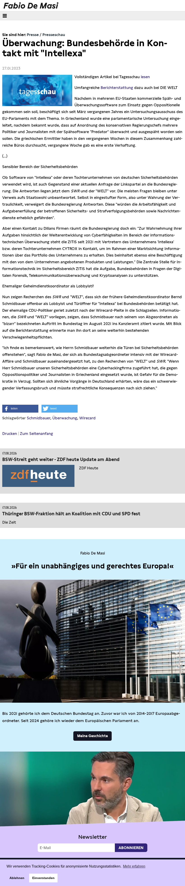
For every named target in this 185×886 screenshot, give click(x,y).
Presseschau (53, 34)
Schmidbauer (38, 418)
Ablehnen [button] (16, 878)
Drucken (9, 433)
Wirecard (87, 418)
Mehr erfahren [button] (134, 866)
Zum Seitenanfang (36, 433)
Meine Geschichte (92, 736)
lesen (145, 77)
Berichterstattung (117, 87)
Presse (33, 34)
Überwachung (64, 418)
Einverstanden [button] (43, 878)
